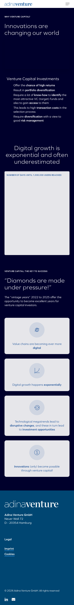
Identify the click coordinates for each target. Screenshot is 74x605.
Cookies (9, 554)
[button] (68, 4)
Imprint (9, 548)
